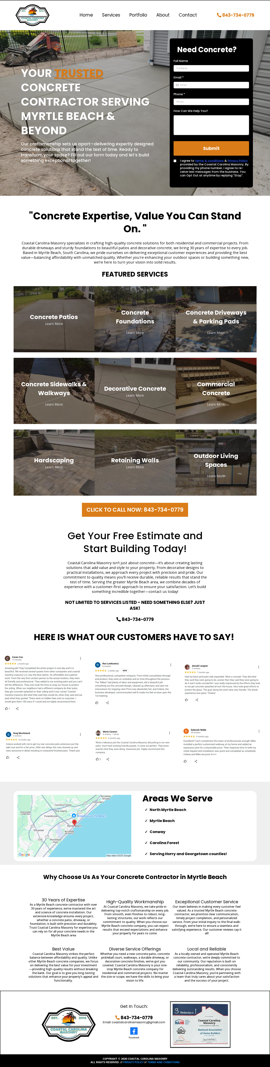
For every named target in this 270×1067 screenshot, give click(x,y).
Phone (179, 94)
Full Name (181, 61)
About (163, 15)
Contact (188, 15)
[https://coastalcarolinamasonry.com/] (32, 15)
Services (111, 15)
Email (179, 77)
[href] (74, 826)
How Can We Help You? (191, 111)
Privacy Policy (238, 161)
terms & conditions (209, 161)
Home (86, 15)
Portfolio (138, 15)
